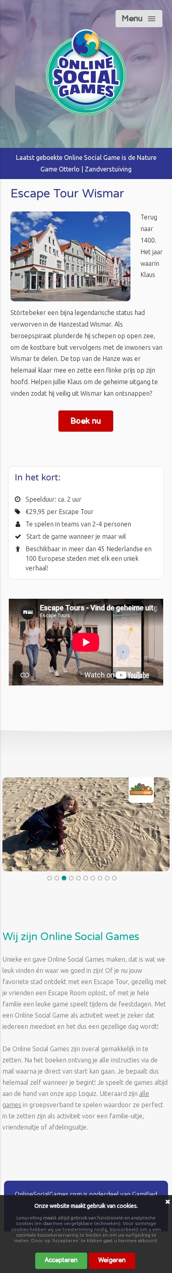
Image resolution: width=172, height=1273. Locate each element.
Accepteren (61, 1260)
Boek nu (85, 421)
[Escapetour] (86, 112)
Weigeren (112, 1260)
